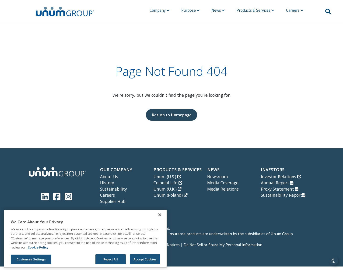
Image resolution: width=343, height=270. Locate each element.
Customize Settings (31, 259)
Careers (293, 10)
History (107, 182)
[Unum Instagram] (68, 196)
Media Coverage (222, 182)
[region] (85, 239)
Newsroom (217, 176)
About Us (109, 176)
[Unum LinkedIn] (46, 196)
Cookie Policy (38, 247)
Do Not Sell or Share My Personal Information (223, 244)
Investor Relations (279, 176)
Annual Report (275, 182)
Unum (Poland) (169, 195)
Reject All (110, 259)
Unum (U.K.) (166, 189)
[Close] (159, 215)
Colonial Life (166, 182)
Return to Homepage (172, 114)
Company (158, 10)
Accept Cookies (144, 259)
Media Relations (223, 189)
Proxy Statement (278, 189)
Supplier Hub (113, 201)
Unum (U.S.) (165, 176)
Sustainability (113, 189)
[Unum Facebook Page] (57, 196)
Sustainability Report (281, 195)
